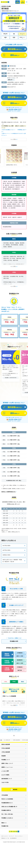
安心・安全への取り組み (7, 814)
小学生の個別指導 (5, 752)
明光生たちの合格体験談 (7, 799)
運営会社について (4, 838)
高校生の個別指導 (5, 744)
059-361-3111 (12, 66)
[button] (26, 2)
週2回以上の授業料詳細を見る (8, 491)
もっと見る (13, 139)
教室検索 (15, 789)
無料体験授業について (6, 778)
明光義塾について (5, 759)
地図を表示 (10, 79)
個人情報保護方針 (13, 838)
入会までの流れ (5, 782)
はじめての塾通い (5, 774)
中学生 (14, 681)
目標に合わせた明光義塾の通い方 (9, 806)
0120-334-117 (15, 109)
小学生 (5, 681)
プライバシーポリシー (19, 836)
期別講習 (3, 755)
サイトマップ (11, 836)
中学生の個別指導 (5, 748)
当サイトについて (4, 836)
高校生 (22, 681)
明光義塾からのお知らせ (7, 818)
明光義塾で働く (5, 826)
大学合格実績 (4, 795)
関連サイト (4, 822)
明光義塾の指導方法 (6, 810)
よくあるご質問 (5, 771)
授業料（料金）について (7, 763)
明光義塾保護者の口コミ (7, 802)
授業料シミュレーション (7, 767)
